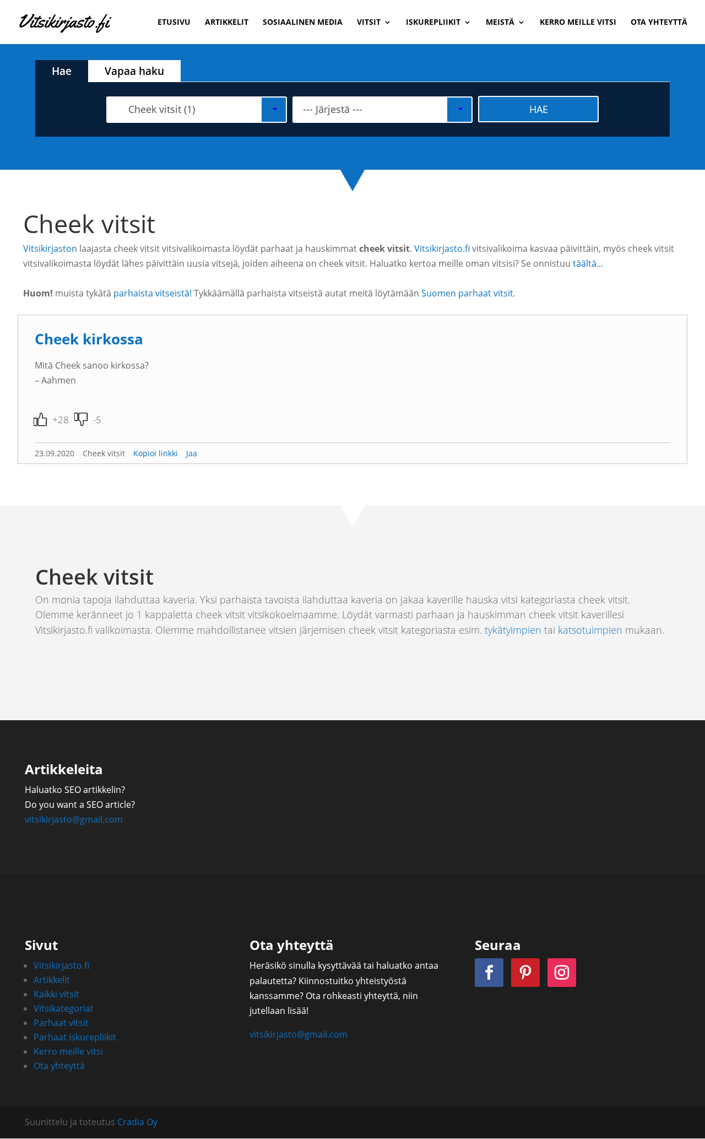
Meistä (500, 22)
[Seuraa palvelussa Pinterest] (525, 972)
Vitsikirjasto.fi (442, 248)
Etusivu (174, 22)
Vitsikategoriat (64, 1008)
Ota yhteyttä (659, 22)
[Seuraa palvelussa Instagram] (561, 972)
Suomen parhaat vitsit (467, 293)
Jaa (191, 453)
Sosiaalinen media (303, 22)
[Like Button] (40, 419)
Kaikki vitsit (56, 994)
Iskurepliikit (433, 22)
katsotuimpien (590, 629)
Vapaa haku (134, 71)
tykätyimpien (513, 629)
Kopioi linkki (155, 453)
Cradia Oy (137, 1122)
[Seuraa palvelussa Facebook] (489, 972)
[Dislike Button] (80, 419)
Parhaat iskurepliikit (75, 1037)
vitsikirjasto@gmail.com (74, 819)
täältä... (588, 263)
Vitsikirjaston (50, 248)
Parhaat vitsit (61, 1023)
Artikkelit (226, 22)
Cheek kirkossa (89, 339)
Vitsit (369, 22)
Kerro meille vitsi (578, 22)
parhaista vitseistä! (152, 293)
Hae (62, 71)
